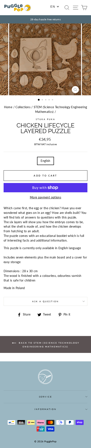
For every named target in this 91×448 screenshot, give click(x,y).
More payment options (45, 197)
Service (45, 396)
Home (8, 107)
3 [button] (46, 100)
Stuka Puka (45, 119)
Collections (22, 107)
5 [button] (53, 100)
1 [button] (39, 100)
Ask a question (45, 301)
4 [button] (49, 100)
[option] (45, 19)
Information (45, 409)
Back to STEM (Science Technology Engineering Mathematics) (48, 344)
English (45, 161)
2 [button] (43, 100)
